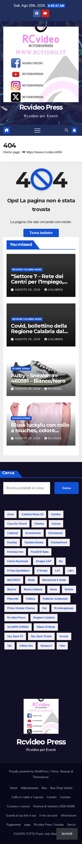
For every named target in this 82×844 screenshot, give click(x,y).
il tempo (42, 570)
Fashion (12, 542)
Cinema (39, 523)
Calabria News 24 (32, 514)
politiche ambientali (55, 598)
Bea (44, 788)
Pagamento (13, 824)
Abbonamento (29, 788)
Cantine (56, 514)
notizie (69, 589)
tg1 (9, 645)
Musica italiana (33, 589)
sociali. (63, 636)
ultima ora (26, 645)
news (53, 589)
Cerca (66, 488)
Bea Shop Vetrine (61, 788)
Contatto (65, 797)
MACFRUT (13, 580)
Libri (70, 570)
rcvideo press (16, 617)
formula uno (15, 551)
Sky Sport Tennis (41, 636)
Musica (11, 589)
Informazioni (68, 815)
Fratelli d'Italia (40, 551)
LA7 (57, 570)
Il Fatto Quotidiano (18, 570)
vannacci (46, 645)
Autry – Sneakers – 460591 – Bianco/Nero (38, 378)
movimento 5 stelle (54, 580)
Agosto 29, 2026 (28, 289)
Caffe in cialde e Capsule (27, 797)
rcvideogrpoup (63, 608)
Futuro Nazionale (17, 561)
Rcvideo (55, 388)
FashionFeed (59, 542)
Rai (44, 608)
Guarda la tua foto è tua (21, 815)
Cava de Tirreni (17, 523)
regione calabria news (27, 269)
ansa (10, 514)
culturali (12, 533)
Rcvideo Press (41, 107)
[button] (66, 130)
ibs (61, 561)
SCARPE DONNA (21, 368)
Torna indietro (41, 233)
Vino (62, 645)
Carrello (51, 797)
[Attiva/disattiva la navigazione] (37, 130)
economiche (33, 533)
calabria (55, 289)
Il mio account (48, 815)
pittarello (12, 598)
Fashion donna (21, 418)
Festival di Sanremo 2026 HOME (54, 806)
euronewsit (56, 533)
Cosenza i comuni (18, 806)
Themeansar (40, 777)
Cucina (56, 523)
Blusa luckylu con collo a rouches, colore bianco (40, 430)
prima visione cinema (21, 608)
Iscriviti (67, 833)
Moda (31, 580)
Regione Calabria (44, 617)
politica (30, 598)
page (27, 824)
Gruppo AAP (43, 561)
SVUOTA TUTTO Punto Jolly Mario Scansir (41, 833)
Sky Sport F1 (15, 636)
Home (13, 788)
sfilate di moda (46, 627)
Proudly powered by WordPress (29, 771)
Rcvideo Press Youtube (49, 824)
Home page (11, 152)
